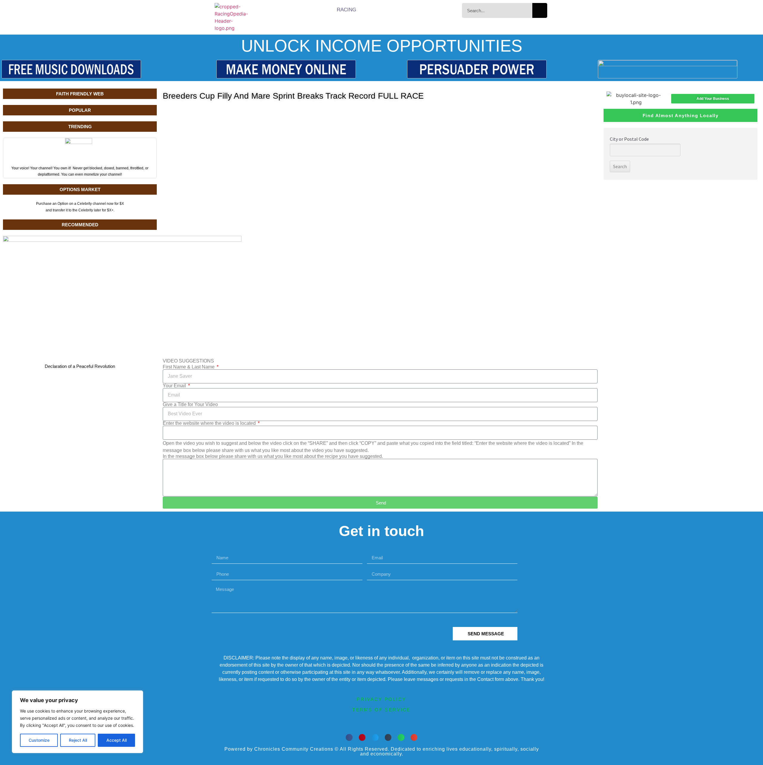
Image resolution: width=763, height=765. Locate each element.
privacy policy (381, 699)
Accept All (116, 740)
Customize (39, 740)
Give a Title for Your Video (190, 404)
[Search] (539, 10)
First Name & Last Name (189, 367)
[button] (349, 737)
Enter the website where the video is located (210, 423)
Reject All (78, 740)
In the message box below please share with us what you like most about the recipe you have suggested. (273, 456)
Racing (346, 10)
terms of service (381, 709)
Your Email (175, 385)
